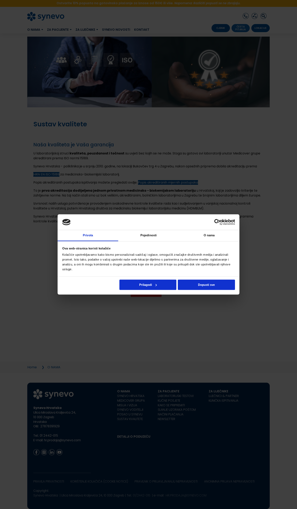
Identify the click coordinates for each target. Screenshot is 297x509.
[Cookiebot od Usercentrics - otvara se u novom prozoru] (217, 222)
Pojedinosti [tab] (148, 235)
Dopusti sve (206, 284)
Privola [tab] (88, 235)
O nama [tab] (209, 235)
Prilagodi (145, 284)
